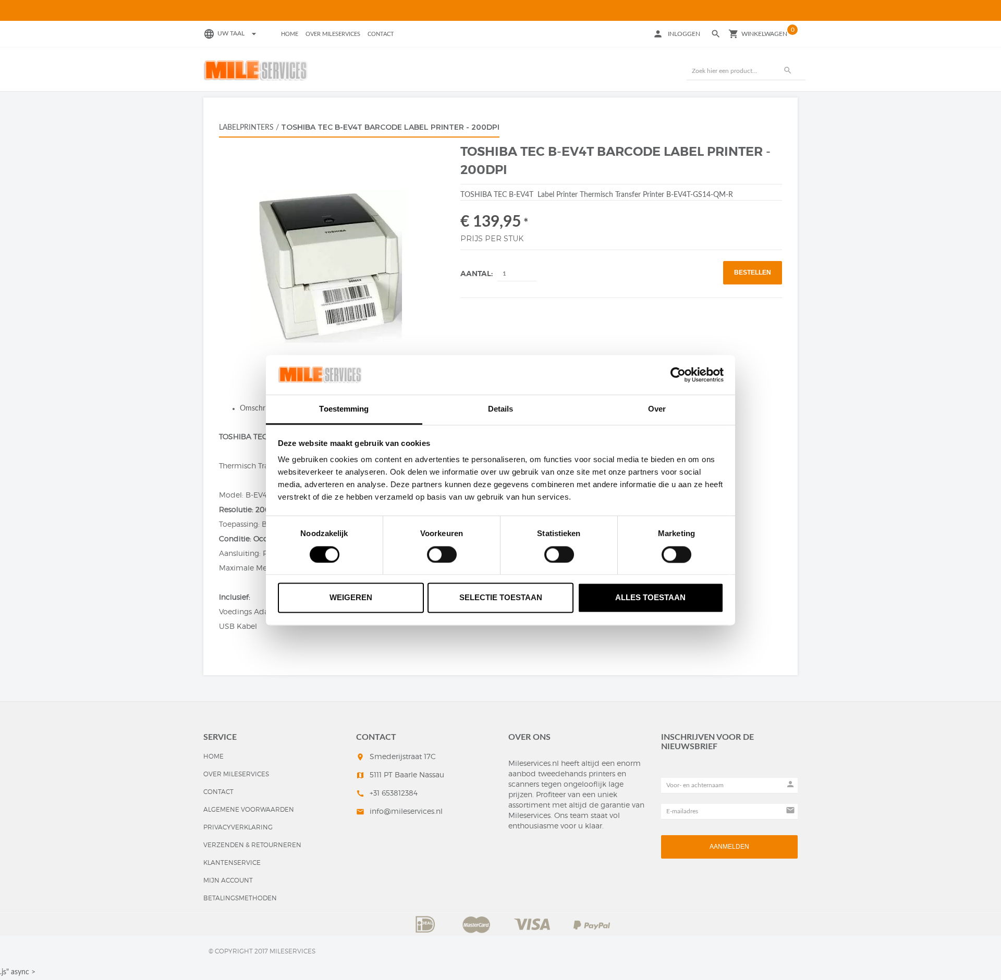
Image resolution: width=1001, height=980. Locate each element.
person (658, 34)
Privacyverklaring (238, 827)
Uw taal (238, 33)
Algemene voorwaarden (248, 809)
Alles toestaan (650, 597)
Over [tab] (657, 409)
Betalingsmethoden (240, 898)
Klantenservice (232, 862)
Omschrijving (261, 408)
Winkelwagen (764, 34)
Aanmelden (729, 846)
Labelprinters (246, 127)
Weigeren (350, 597)
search (787, 70)
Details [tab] (501, 409)
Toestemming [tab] (344, 409)
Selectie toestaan (500, 597)
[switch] (442, 554)
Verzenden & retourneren (252, 845)
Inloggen (684, 34)
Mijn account (228, 880)
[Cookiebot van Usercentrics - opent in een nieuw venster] (678, 374)
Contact (381, 34)
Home (289, 34)
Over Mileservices (333, 34)
